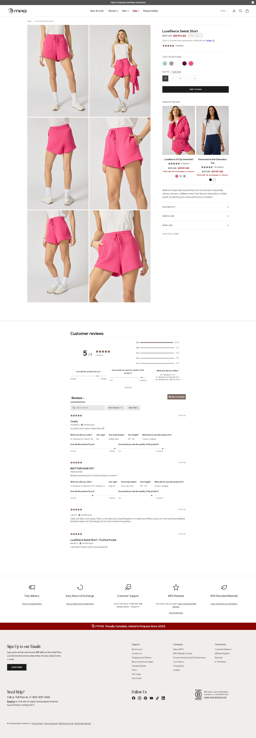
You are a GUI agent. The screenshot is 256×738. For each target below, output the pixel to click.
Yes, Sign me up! (99, 399)
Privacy (102, 412)
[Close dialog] (182, 340)
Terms (96, 412)
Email (77, 383)
